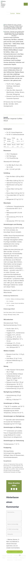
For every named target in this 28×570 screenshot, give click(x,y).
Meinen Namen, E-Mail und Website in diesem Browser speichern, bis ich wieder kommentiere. (13, 544)
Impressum (22, 557)
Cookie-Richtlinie (18, 559)
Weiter (18, 13)
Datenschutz (10, 559)
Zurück (12, 13)
